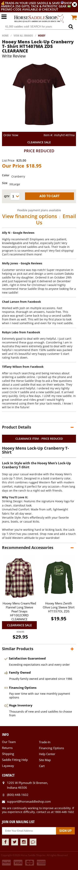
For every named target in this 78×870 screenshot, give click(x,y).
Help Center (47, 754)
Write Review (14, 56)
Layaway (8, 766)
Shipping (8, 754)
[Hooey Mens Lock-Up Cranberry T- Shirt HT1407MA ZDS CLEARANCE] (39, 130)
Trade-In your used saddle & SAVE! (33, 3)
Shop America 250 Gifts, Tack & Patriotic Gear (36, 4)
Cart (42, 766)
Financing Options (51, 748)
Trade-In (44, 742)
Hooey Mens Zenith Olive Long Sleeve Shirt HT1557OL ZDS (58, 607)
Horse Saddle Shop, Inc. (39, 18)
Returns (7, 748)
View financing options (29, 216)
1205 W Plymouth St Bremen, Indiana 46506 (27, 785)
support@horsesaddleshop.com (29, 801)
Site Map (45, 760)
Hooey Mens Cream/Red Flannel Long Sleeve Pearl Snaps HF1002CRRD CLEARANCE (19, 611)
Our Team (9, 742)
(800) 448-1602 (17, 795)
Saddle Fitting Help (15, 760)
